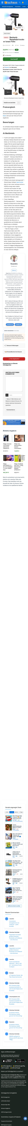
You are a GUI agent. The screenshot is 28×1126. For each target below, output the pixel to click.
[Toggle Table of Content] (17, 103)
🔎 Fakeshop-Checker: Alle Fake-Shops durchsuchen (16, 976)
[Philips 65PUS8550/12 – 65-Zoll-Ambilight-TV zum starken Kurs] (8, 456)
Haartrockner (7, 33)
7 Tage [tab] (20, 812)
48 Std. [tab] (16, 812)
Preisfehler (18, 6)
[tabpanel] (14, 859)
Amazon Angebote (5, 1108)
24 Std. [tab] (11, 812)
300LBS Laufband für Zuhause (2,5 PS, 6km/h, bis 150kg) (16, 1038)
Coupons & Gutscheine (6, 1121)
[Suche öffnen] (19, 2)
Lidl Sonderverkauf (5, 1101)
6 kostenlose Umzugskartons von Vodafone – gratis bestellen (14, 923)
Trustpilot (5, 1068)
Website (14, 270)
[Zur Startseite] (11, 2)
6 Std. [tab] (7, 812)
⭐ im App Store (6, 1066)
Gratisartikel (18, 1076)
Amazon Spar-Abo (5, 1104)
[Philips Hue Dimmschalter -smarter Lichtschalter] (19, 436)
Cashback (15, 1077)
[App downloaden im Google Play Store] (19, 1061)
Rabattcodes (4, 1077)
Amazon (17, 52)
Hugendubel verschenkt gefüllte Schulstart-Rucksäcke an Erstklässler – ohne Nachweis (15, 937)
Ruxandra (14, 264)
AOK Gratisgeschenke (6, 1112)
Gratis (24, 6)
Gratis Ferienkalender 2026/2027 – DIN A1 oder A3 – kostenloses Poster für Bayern (15, 964)
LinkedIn (18, 324)
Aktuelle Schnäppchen (7, 6)
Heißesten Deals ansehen (14, 906)
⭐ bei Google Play (19, 1066)
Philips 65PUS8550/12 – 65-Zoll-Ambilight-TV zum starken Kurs (8, 467)
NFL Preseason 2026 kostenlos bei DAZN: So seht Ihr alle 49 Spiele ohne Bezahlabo (15, 988)
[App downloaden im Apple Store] (7, 1061)
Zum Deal (13, 59)
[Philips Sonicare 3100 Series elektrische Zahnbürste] (8, 436)
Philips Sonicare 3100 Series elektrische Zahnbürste (7, 446)
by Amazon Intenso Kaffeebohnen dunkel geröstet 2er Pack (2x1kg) (15, 1014)
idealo (4, 115)
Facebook (9, 324)
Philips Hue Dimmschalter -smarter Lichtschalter (18, 446)
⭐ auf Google (15, 1068)
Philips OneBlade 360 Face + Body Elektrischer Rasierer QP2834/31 (18, 467)
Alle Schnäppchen (5, 1097)
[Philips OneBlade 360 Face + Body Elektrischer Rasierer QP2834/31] (19, 456)
